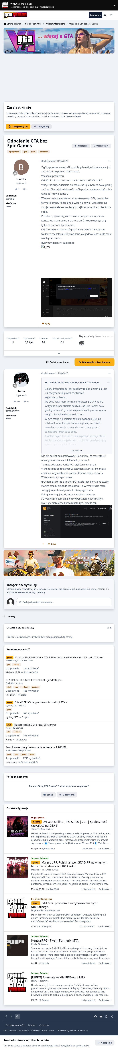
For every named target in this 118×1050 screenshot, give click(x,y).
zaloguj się (103, 588)
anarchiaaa (11, 750)
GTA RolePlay (23, 1030)
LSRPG (34, 980)
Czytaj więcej (6, 5)
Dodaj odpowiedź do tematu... (38, 602)
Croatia (12, 1030)
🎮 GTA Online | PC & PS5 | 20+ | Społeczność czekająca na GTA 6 (69, 824)
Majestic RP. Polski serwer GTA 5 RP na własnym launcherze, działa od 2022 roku (59, 657)
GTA (5, 1030)
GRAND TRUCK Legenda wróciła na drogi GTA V (41, 702)
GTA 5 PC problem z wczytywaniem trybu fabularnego (64, 905)
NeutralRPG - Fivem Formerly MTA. (55, 940)
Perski (34, 944)
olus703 (34, 926)
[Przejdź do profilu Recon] (81, 343)
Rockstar (10, 683)
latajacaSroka (37, 910)
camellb (21, 179)
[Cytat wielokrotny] (43, 544)
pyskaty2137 (11, 705)
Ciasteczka (44, 1025)
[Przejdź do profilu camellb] (21, 167)
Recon (21, 391)
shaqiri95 (35, 829)
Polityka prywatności (15, 1025)
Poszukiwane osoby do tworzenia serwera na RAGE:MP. (36, 747)
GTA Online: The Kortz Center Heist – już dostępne (34, 680)
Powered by (73, 1030)
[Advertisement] (59, 76)
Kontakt (31, 1025)
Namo (9, 727)
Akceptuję (106, 1042)
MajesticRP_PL (12, 660)
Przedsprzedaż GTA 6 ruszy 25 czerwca (35, 724)
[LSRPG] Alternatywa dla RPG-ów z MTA (58, 977)
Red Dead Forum (39, 1030)
